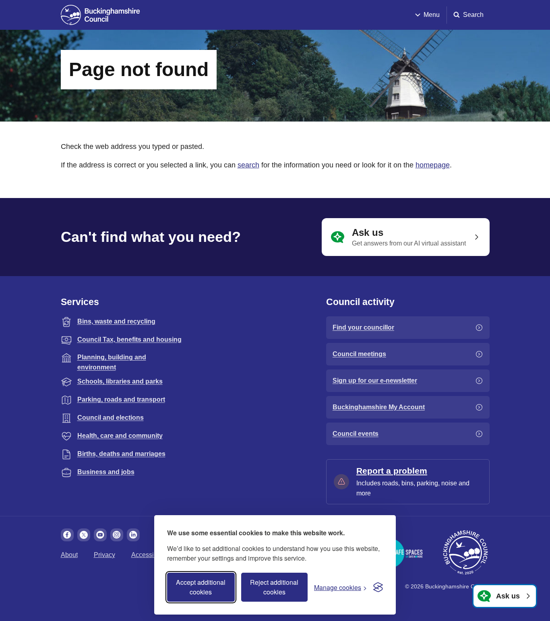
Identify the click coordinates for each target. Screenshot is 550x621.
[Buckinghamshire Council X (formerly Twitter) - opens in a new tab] (83, 534)
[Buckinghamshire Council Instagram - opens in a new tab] (116, 534)
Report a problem (391, 470)
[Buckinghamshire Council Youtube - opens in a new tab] (100, 534)
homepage (433, 165)
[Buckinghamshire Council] (100, 15)
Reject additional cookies (274, 587)
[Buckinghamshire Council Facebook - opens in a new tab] (67, 534)
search (248, 165)
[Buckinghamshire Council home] (465, 552)
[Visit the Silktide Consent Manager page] (378, 587)
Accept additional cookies (200, 587)
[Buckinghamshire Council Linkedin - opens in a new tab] (133, 534)
